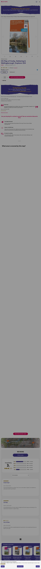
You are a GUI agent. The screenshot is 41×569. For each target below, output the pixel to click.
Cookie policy (3, 563)
